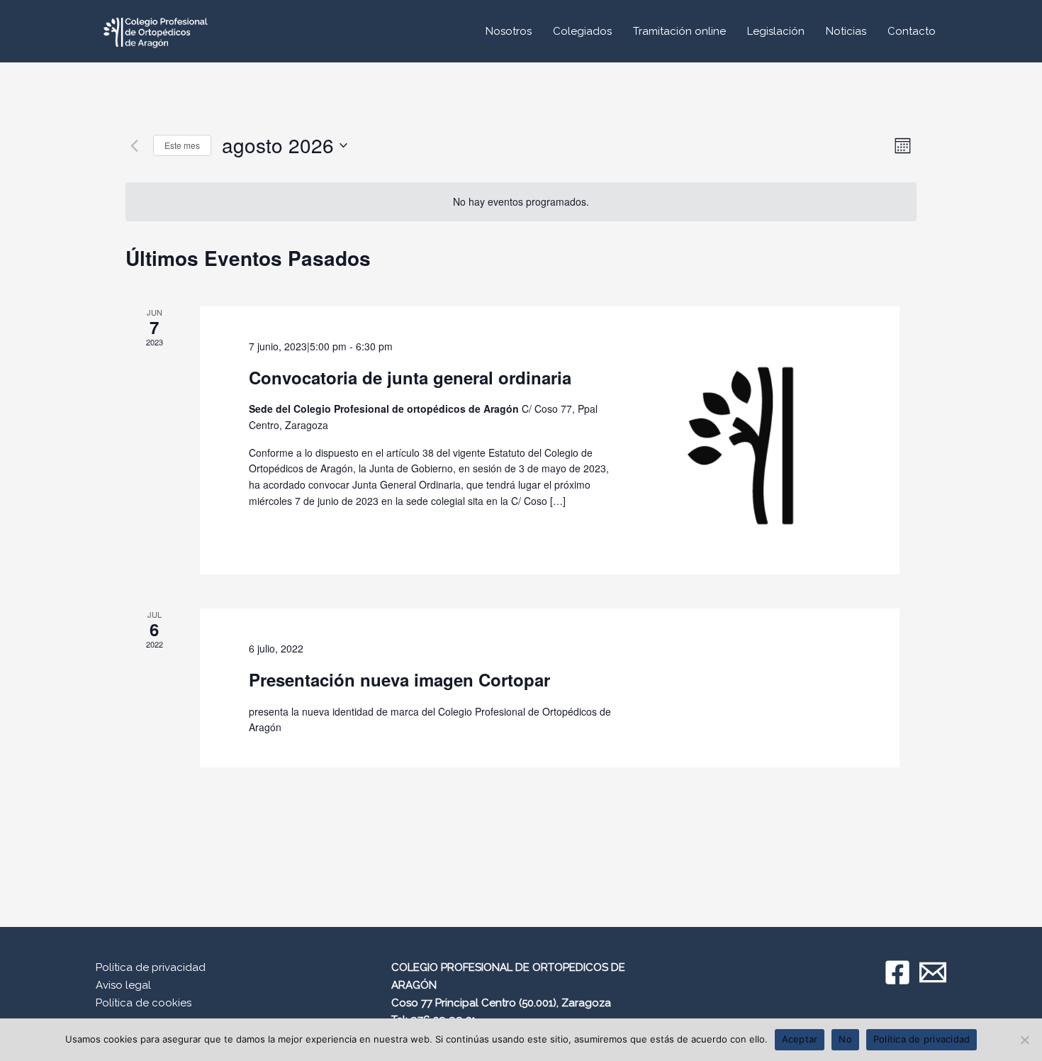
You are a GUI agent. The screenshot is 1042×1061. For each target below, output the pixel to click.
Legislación (776, 31)
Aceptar (800, 1039)
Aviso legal (123, 985)
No (845, 1039)
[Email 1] (932, 972)
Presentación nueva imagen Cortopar (399, 679)
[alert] (521, 201)
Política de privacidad (151, 967)
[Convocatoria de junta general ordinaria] (748, 440)
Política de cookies (143, 1002)
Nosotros (509, 31)
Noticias (846, 31)
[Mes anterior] (133, 145)
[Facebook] (897, 972)
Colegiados (582, 31)
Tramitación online (679, 31)
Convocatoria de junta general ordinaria (410, 377)
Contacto (911, 31)
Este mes (182, 145)
